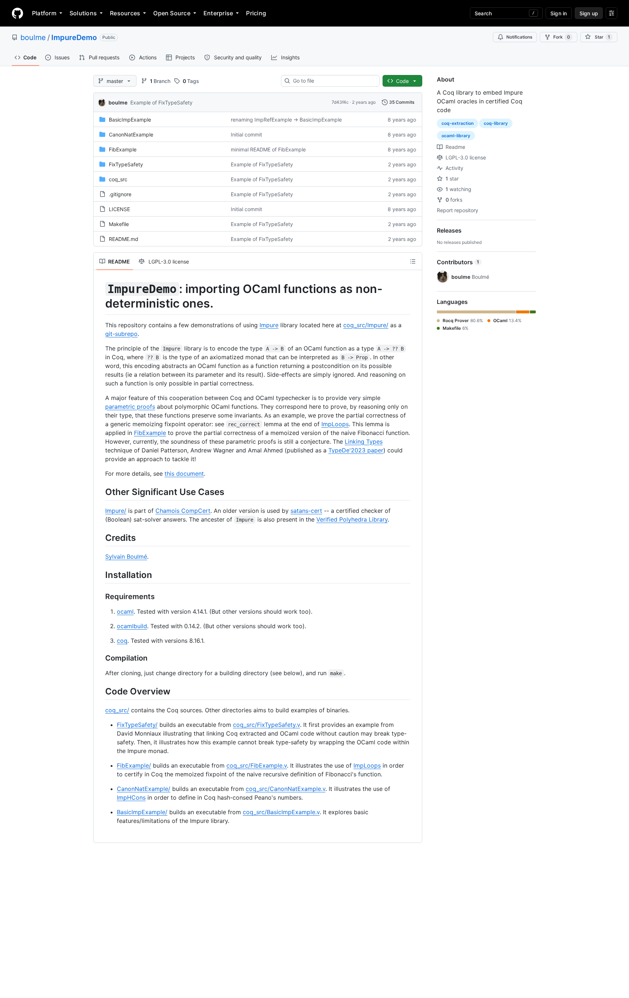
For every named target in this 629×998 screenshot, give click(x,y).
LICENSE (119, 209)
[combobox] (333, 80)
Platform (44, 13)
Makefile (119, 224)
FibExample (123, 149)
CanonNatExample (131, 134)
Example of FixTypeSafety (161, 102)
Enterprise (218, 13)
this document (184, 473)
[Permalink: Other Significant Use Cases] (100, 492)
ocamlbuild (132, 626)
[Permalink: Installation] (100, 575)
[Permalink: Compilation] (100, 658)
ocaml (125, 611)
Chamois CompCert (182, 510)
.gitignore (120, 194)
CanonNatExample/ (143, 788)
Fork (561, 37)
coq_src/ (117, 710)
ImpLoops (335, 424)
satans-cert (306, 510)
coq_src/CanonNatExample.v (285, 788)
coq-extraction (458, 123)
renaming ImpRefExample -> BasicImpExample (286, 119)
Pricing (256, 13)
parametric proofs (130, 406)
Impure (269, 325)
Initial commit (246, 134)
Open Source (171, 13)
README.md (123, 239)
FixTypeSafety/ (137, 724)
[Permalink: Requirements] (100, 597)
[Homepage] (17, 13)
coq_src (118, 179)
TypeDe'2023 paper (355, 450)
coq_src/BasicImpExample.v (281, 812)
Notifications (519, 37)
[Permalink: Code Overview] (100, 691)
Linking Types (364, 441)
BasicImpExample (130, 119)
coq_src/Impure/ (365, 325)
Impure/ (115, 510)
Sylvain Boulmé (126, 556)
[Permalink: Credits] (100, 537)
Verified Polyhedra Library (352, 519)
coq (122, 640)
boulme (33, 37)
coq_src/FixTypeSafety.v (266, 724)
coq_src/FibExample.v (256, 765)
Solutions (83, 13)
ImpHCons (131, 797)
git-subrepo (121, 333)
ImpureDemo (74, 37)
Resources (125, 13)
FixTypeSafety (126, 164)
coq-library (496, 123)
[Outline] (413, 261)
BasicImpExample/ (142, 812)
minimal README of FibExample (268, 149)
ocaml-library (456, 135)
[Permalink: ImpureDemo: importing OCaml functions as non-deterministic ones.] (100, 296)
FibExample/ (134, 765)
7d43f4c (340, 102)
